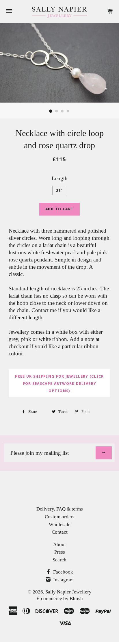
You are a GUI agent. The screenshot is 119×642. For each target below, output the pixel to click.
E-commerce (49, 598)
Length (60, 178)
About (59, 544)
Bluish (76, 598)
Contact (60, 532)
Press (59, 552)
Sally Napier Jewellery (68, 592)
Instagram (63, 579)
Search (59, 560)
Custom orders (60, 516)
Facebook (62, 572)
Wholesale (59, 524)
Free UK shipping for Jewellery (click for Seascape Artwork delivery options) (59, 383)
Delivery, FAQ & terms (59, 509)
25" (59, 190)
